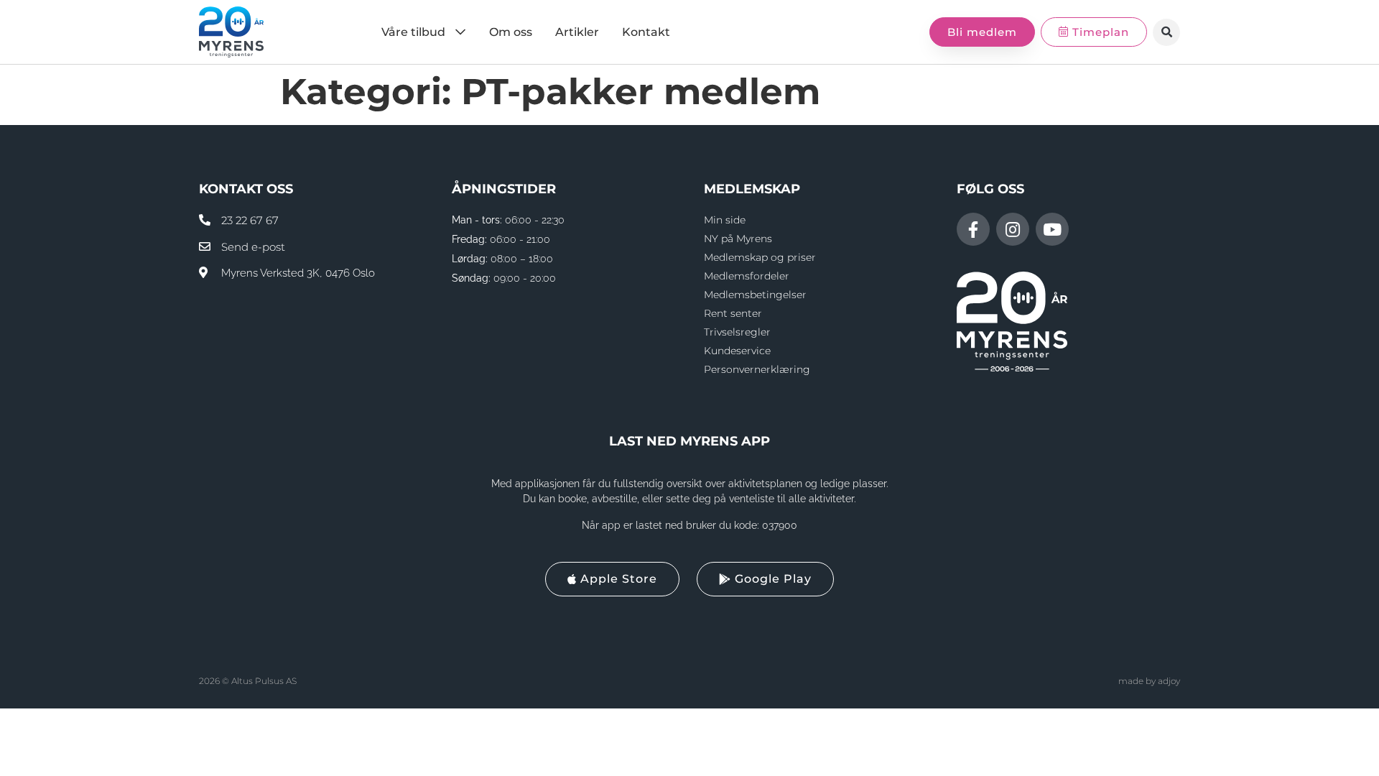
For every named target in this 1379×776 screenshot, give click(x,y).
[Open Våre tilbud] (460, 32)
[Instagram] (1012, 229)
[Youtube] (1052, 229)
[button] (1166, 32)
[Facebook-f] (973, 229)
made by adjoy (1149, 680)
